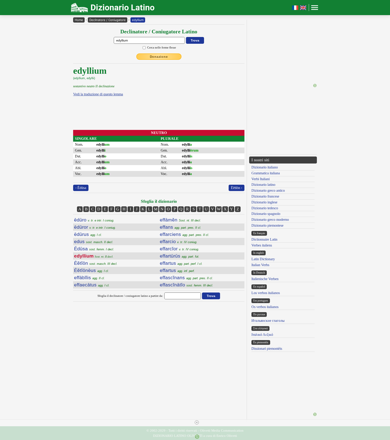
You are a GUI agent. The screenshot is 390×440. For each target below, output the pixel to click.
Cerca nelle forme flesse (161, 47)
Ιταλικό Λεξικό (262, 334)
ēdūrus (88, 234)
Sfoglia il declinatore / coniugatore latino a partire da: (130, 295)
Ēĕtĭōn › (236, 188)
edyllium (138, 20)
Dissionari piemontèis (266, 348)
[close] (197, 422)
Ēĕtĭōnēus (91, 270)
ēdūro (94, 219)
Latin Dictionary (263, 259)
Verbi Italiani (260, 179)
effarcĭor (179, 248)
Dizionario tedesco (264, 208)
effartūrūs (179, 255)
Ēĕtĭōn (95, 263)
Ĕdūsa (94, 248)
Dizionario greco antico (268, 190)
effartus (181, 263)
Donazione (159, 56)
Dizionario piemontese (267, 225)
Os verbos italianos (265, 307)
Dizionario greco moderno (270, 219)
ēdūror (95, 227)
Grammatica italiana (265, 173)
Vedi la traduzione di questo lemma (98, 94)
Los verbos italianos (265, 293)
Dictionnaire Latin (264, 239)
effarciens (184, 234)
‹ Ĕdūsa (80, 188)
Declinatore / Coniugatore (107, 20)
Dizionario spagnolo (265, 214)
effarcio (178, 241)
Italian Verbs (260, 265)
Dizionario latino (263, 185)
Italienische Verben (265, 279)
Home (79, 20)
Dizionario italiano (264, 167)
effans (180, 227)
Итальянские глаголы (268, 321)
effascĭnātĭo (186, 284)
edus (93, 241)
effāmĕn (180, 219)
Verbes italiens (261, 245)
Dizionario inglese (264, 202)
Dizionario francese (265, 196)
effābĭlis (89, 277)
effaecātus (91, 284)
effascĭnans (186, 277)
